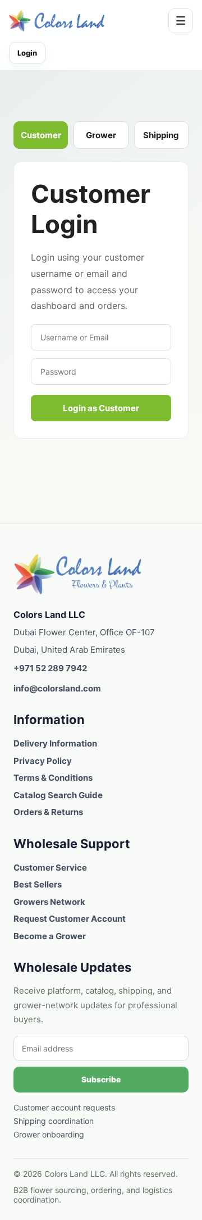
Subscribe (101, 1079)
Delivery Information (55, 743)
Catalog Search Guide (58, 795)
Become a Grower (49, 936)
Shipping (161, 135)
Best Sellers (37, 884)
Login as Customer (101, 408)
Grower (101, 135)
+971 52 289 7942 (50, 668)
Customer (41, 135)
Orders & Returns (48, 812)
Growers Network (49, 901)
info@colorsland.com (57, 688)
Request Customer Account (69, 918)
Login (27, 52)
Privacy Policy (42, 760)
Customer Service (50, 867)
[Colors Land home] (78, 574)
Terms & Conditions (53, 777)
